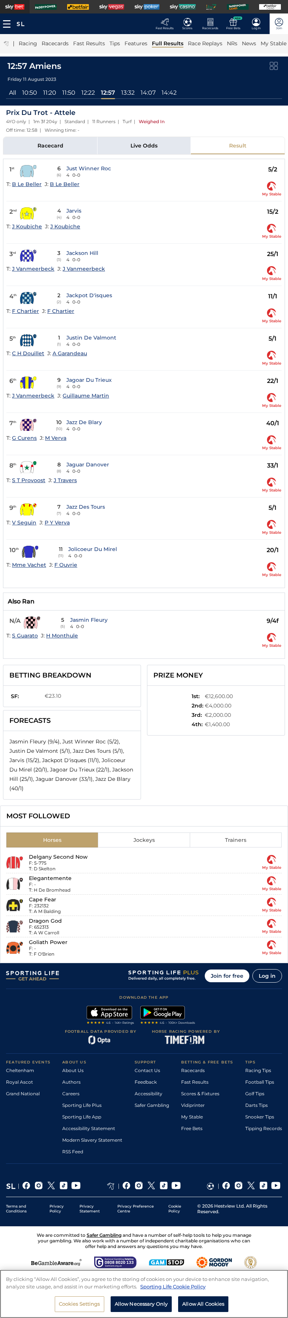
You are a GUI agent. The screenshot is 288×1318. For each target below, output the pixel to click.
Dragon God (45, 920)
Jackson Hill (82, 253)
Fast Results (194, 1082)
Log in (267, 975)
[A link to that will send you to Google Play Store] (167, 1016)
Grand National (23, 1093)
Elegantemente (50, 878)
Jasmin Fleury (89, 620)
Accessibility (148, 1093)
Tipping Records (263, 1128)
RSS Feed (72, 1151)
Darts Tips (256, 1105)
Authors (71, 1082)
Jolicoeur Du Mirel (92, 549)
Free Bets (191, 1128)
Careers (71, 1093)
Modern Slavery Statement (92, 1140)
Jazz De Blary (84, 422)
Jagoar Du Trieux (89, 380)
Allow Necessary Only (141, 1304)
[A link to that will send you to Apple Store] (110, 1016)
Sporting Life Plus (82, 1105)
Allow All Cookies (203, 1304)
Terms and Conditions (16, 1209)
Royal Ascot (19, 1082)
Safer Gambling (152, 1105)
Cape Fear (42, 899)
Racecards (193, 1070)
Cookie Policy (174, 1209)
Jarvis (73, 210)
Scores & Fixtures (200, 1093)
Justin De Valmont (91, 337)
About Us (73, 1070)
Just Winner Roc (88, 168)
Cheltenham (20, 1070)
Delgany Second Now (58, 856)
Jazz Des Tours (85, 506)
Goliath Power (48, 942)
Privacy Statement (90, 1209)
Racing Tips (258, 1070)
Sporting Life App (81, 1117)
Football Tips (259, 1082)
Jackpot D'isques (89, 295)
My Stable (192, 1117)
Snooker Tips (259, 1117)
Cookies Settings (79, 1304)
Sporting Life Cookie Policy (173, 1287)
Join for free (227, 975)
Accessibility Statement (88, 1128)
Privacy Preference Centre (135, 1209)
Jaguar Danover (87, 464)
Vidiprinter (193, 1105)
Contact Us (147, 1070)
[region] (144, 1294)
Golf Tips (254, 1093)
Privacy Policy (57, 1209)
